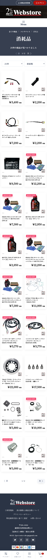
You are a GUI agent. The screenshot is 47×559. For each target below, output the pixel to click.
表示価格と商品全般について (28, 510)
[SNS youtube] (33, 540)
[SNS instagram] (27, 540)
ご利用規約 (9, 510)
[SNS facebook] (21, 540)
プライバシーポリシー (22, 514)
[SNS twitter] (15, 540)
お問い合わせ (35, 518)
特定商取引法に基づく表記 (16, 518)
